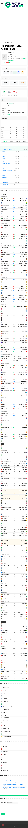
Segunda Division (6, 731)
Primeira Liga (5, 701)
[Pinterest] (13, 826)
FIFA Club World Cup (5, 147)
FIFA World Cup (5, 165)
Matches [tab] (25, 141)
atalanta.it (9, 114)
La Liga (4, 690)
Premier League (5, 172)
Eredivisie (5, 698)
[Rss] (9, 826)
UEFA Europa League (6, 158)
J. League (5, 714)
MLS (4, 725)
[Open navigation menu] (1, 3)
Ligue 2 (4, 723)
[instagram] (17, 826)
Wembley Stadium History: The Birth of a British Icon (13, 784)
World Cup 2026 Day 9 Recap (8, 780)
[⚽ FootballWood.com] (14, 4)
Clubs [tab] (11, 141)
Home (2, 42)
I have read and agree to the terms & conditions (11, 807)
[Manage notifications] (3, 825)
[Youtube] (14, 826)
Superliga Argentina (7, 736)
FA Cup (3, 175)
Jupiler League (6, 717)
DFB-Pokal (5, 712)
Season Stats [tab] (5, 141)
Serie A (24, 58)
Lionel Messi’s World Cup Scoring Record (11, 782)
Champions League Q (7, 706)
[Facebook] (10, 826)
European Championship (7, 149)
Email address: (4, 802)
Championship (6, 709)
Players (5, 42)
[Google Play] (18, 826)
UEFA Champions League (7, 154)
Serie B (4, 704)
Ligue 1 (4, 695)
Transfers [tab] (17, 141)
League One (5, 720)
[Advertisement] (14, 24)
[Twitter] (12, 826)
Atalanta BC (12, 60)
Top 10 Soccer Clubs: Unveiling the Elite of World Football (14, 787)
